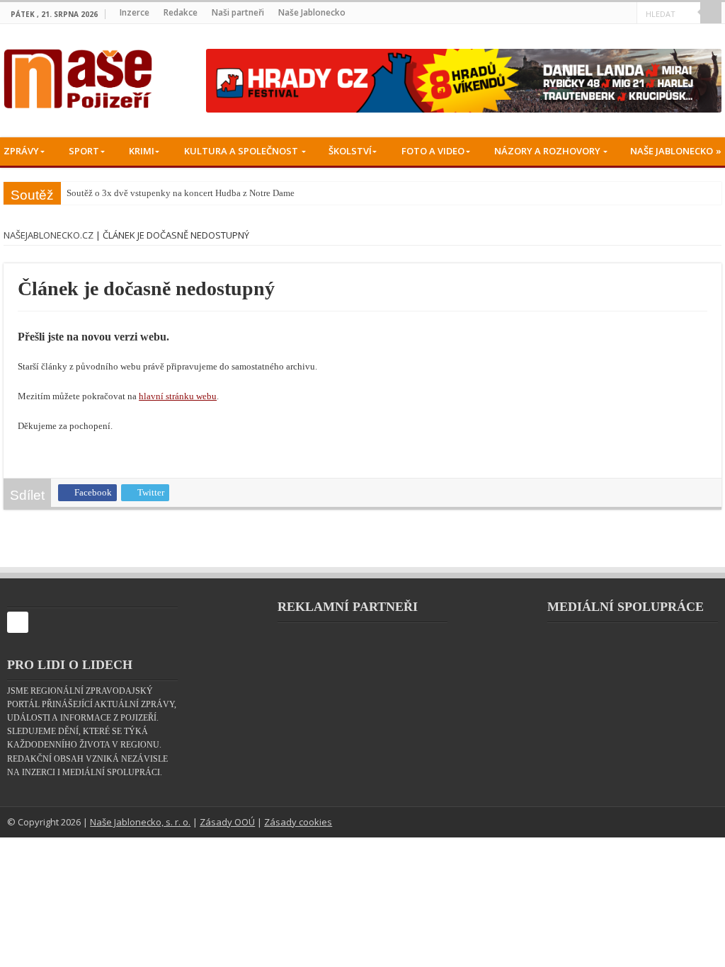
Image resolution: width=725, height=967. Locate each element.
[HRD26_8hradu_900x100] (463, 80)
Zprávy (21, 150)
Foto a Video (432, 150)
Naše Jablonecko (312, 12)
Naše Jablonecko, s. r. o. (140, 824)
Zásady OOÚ (227, 824)
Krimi (141, 150)
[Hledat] (710, 12)
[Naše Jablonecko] (17, 631)
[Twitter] (608, 13)
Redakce (181, 12)
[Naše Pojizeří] (78, 76)
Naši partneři (238, 12)
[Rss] (573, 13)
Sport (84, 150)
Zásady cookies (298, 824)
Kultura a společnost (241, 150)
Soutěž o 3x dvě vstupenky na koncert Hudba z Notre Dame (181, 193)
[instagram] (626, 13)
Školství (350, 150)
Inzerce (134, 12)
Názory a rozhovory (547, 150)
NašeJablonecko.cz (48, 235)
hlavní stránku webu (211, 399)
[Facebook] (591, 13)
